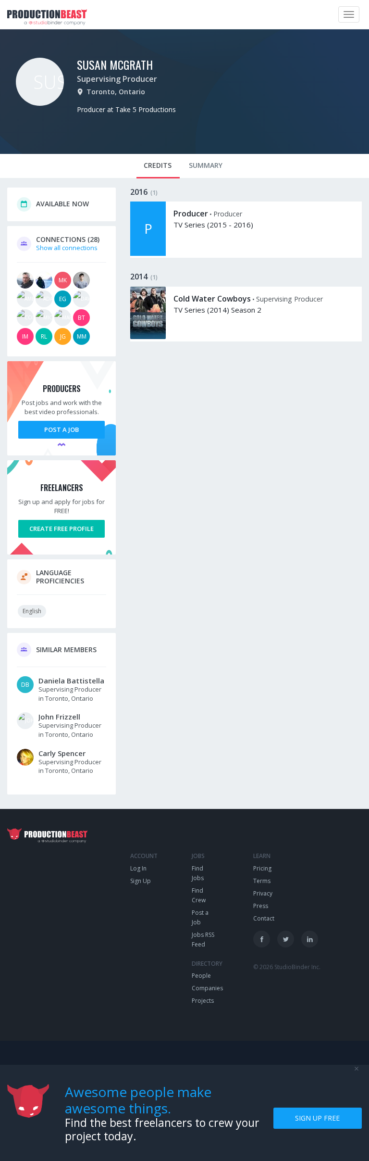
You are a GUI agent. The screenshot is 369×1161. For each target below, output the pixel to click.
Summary (205, 165)
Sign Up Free (317, 1118)
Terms (262, 881)
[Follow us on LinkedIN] (309, 939)
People (201, 976)
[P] (148, 253)
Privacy (262, 893)
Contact (263, 918)
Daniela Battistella (71, 680)
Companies (207, 988)
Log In (138, 868)
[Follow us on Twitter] (285, 939)
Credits (158, 165)
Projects (203, 1001)
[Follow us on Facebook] (261, 939)
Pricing (262, 868)
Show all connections (67, 247)
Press (260, 906)
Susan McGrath (115, 64)
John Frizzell (59, 716)
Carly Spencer (62, 753)
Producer (190, 213)
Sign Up (140, 881)
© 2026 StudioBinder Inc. (286, 967)
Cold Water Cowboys (212, 298)
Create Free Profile (61, 528)
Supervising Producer (117, 79)
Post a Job (61, 429)
